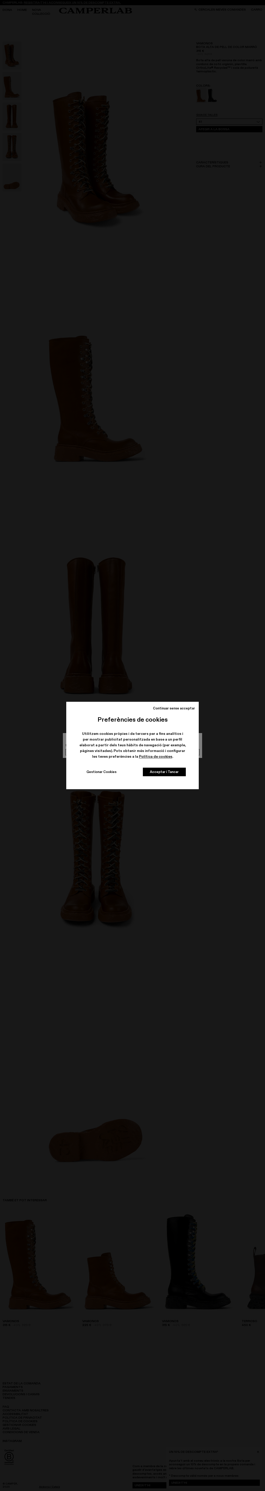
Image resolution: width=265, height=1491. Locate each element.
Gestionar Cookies (101, 772)
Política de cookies (155, 756)
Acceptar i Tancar (164, 772)
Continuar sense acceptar (174, 708)
